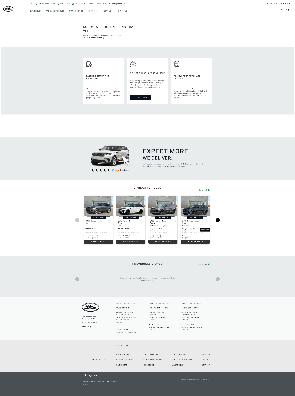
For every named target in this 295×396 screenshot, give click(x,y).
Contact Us (121, 11)
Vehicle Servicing (150, 354)
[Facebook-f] (85, 375)
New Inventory (122, 354)
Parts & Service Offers (152, 360)
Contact (205, 365)
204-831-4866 (65, 4)
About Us (107, 11)
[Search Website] (288, 10)
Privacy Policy (100, 381)
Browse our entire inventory (93, 38)
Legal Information (111, 381)
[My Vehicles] (282, 10)
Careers (205, 360)
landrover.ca (178, 365)
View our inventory (147, 280)
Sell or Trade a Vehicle (182, 360)
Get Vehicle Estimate (140, 97)
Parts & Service (76, 11)
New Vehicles (35, 11)
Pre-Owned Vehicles (55, 11)
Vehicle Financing (179, 354)
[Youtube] (95, 375)
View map (87, 326)
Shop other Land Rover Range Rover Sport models (102, 35)
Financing (92, 11)
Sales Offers (121, 365)
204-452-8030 (43, 4)
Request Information (98, 241)
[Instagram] (90, 375)
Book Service (148, 365)
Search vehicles (204, 190)
